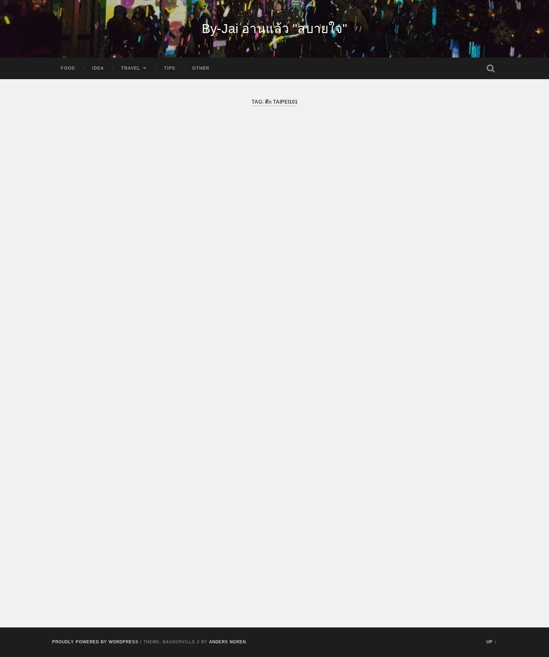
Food (68, 68)
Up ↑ (491, 642)
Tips (169, 68)
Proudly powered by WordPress (95, 642)
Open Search (490, 68)
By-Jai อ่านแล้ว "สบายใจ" (274, 28)
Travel (130, 68)
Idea (98, 68)
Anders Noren (227, 642)
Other (200, 68)
